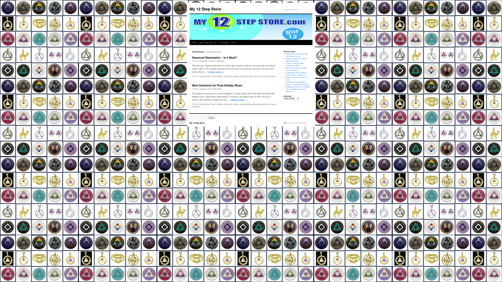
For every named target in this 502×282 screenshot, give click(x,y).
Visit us (234, 42)
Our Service (223, 42)
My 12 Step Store (205, 9)
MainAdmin (221, 61)
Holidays (236, 104)
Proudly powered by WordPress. (296, 123)
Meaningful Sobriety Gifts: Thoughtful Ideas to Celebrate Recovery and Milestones (298, 89)
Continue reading (215, 71)
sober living (257, 76)
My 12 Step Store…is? (208, 42)
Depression (228, 76)
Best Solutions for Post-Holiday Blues (217, 85)
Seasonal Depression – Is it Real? (214, 57)
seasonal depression (240, 76)
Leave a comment (269, 76)
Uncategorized (204, 76)
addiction (220, 76)
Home (194, 42)
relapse (242, 104)
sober (251, 76)
